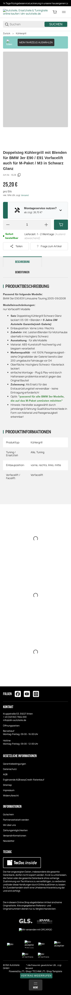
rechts (43, 465)
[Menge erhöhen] (46, 224)
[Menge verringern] (8, 224)
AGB (5, 774)
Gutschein (8, 814)
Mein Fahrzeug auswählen (36, 42)
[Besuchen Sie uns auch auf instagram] (36, 694)
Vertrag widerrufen (36, 975)
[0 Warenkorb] (55, 12)
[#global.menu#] (64, 12)
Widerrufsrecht (11, 795)
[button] (65, 685)
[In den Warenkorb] (61, 225)
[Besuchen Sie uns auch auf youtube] (27, 694)
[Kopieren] (19, 175)
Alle (33, 452)
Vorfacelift (37, 475)
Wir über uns (9, 825)
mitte (58, 465)
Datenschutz (10, 769)
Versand (25, 195)
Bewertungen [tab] (22, 272)
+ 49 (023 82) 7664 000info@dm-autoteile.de (15, 718)
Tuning (40, 452)
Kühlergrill (21, 33)
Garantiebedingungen (14, 763)
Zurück (6, 33)
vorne (34, 465)
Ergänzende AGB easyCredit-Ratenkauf (23, 779)
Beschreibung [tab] (22, 262)
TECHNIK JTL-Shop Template (47, 971)
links (50, 465)
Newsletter (8, 840)
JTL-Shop (26, 971)
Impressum (8, 790)
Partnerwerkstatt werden (16, 819)
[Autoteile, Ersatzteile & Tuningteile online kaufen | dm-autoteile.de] (25, 12)
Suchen (55, 24)
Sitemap (7, 785)
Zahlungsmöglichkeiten (15, 830)
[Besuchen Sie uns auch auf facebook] (18, 694)
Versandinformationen (14, 835)
